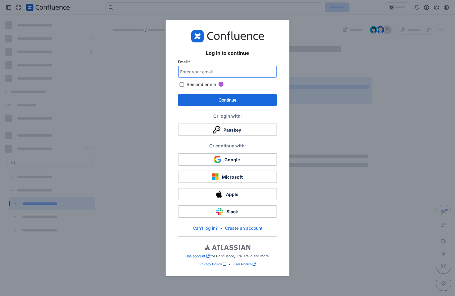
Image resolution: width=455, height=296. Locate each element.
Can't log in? (205, 228)
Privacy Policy (210, 264)
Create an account (243, 228)
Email (184, 61)
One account (197, 256)
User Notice (242, 264)
